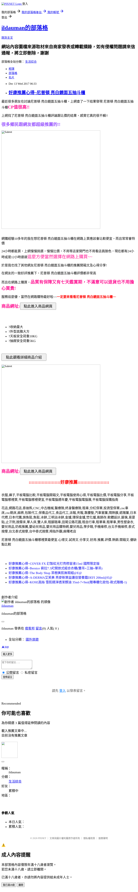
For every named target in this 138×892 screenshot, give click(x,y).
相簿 (11, 68)
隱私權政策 (89, 838)
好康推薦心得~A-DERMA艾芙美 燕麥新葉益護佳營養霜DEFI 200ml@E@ (60, 577)
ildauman (7, 605)
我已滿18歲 (9, 885)
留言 (39, 628)
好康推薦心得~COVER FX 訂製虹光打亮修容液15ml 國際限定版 (54, 563)
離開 (21, 885)
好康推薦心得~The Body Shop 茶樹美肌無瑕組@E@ (45, 573)
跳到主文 (7, 37)
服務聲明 (103, 838)
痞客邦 (30, 628)
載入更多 (7, 654)
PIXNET (42, 838)
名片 (11, 77)
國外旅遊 (32, 639)
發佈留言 (7, 677)
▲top (5, 646)
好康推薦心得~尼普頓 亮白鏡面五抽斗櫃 (47, 92)
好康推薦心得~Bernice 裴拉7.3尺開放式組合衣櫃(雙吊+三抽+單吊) (55, 568)
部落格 (13, 73)
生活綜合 (31, 61)
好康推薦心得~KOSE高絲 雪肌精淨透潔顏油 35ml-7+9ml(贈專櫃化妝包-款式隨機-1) (68, 582)
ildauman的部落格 (24, 28)
